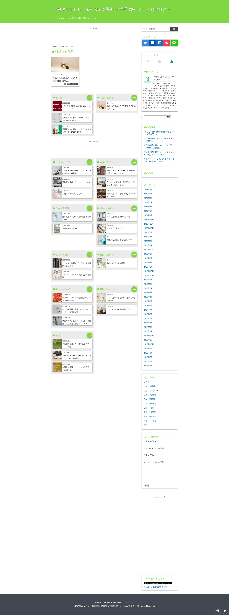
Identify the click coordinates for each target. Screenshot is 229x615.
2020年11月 (149, 224)
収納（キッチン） (151, 390)
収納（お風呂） (72, 84)
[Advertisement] (94, 35)
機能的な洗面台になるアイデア (119, 240)
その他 (146, 382)
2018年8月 (148, 284)
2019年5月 (148, 258)
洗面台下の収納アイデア (117, 228)
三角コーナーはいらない (72, 194)
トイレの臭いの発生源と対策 (118, 309)
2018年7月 (148, 288)
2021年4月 (148, 207)
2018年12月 (149, 271)
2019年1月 (148, 267)
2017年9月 (148, 305)
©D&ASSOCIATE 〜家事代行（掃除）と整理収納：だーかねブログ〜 (105, 606)
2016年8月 (148, 353)
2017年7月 (148, 310)
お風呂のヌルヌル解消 (116, 263)
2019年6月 (148, 254)
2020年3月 (148, 241)
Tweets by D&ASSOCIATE (155, 587)
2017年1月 (148, 331)
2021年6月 (148, 198)
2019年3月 (148, 262)
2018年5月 (148, 293)
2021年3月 (148, 211)
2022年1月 (148, 194)
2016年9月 (148, 348)
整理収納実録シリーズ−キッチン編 (76, 182)
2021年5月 (148, 202)
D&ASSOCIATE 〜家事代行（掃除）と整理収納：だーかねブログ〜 (112, 9)
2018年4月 (148, 297)
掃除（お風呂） (150, 412)
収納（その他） (150, 395)
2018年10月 (149, 275)
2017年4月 (148, 323)
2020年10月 (149, 228)
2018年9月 (148, 280)
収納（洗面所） (150, 403)
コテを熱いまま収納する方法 (118, 217)
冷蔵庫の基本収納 (69, 228)
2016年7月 (148, 357)
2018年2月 (148, 301)
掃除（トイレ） (150, 421)
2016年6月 (148, 361)
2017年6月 (148, 314)
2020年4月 (148, 237)
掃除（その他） (150, 416)
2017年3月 (148, 327)
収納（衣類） (149, 408)
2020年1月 (148, 245)
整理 (145, 425)
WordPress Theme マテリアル (120, 602)
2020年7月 (148, 232)
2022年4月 (148, 189)
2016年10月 (149, 344)
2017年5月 (148, 318)
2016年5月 (148, 366)
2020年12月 (149, 219)
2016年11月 (149, 340)
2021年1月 (148, 215)
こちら (164, 108)
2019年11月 (149, 250)
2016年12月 (149, 336)
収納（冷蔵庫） (150, 399)
